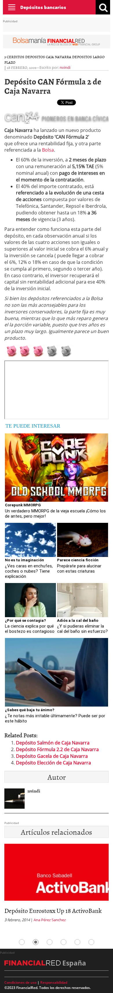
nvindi (65, 67)
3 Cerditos (14, 57)
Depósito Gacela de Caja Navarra (52, 756)
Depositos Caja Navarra (48, 57)
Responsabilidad (53, 982)
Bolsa (48, 150)
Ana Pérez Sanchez (50, 919)
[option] (56, 885)
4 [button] (63, 942)
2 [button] (36, 942)
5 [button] (77, 942)
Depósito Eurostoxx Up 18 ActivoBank (53, 910)
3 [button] (49, 942)
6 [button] (91, 942)
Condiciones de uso (20, 982)
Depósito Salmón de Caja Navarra (53, 743)
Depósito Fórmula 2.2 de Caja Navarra (57, 749)
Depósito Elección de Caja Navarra (53, 763)
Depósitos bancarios (43, 7)
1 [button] (22, 942)
